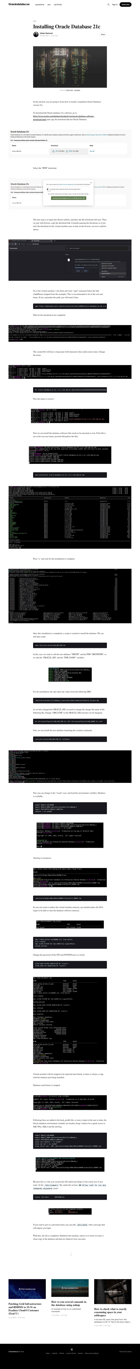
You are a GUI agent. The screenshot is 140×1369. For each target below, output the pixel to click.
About (48, 1353)
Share (103, 34)
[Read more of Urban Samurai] (36, 34)
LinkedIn (54, 1353)
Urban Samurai (46, 33)
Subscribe (125, 4)
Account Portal (71, 1353)
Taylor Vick (69, 90)
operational (39, 4)
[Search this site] (108, 4)
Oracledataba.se (19, 4)
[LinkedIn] (72, 1349)
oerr (49, 4)
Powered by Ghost (125, 1351)
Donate (80, 1353)
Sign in (115, 4)
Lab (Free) (58, 4)
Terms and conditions (92, 1353)
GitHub (62, 1353)
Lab (34, 21)
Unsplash (77, 90)
